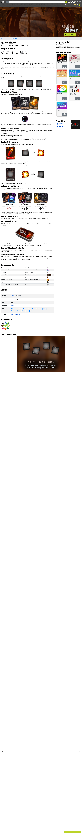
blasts (32, 310)
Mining (24, 308)
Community (19, 5)
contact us (60, 123)
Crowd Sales (42, 5)
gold (34, 308)
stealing (29, 308)
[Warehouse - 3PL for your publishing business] (74, 2)
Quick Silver (16, 38)
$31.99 (64, 82)
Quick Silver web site (15, 314)
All (7, 2)
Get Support (78, 832)
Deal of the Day (33, 5)
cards (19, 310)
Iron (24, 310)
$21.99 (77, 82)
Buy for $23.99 (70, 35)
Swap (13, 308)
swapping (18, 308)
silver (45, 308)
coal (28, 310)
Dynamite (39, 308)
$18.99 (64, 67)
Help (25, 5)
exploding (14, 310)
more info (60, 126)
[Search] (66, 2)
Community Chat (69, 832)
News (13, 5)
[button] (3, 5)
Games (2, 38)
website (60, 124)
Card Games (9, 38)
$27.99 (64, 114)
